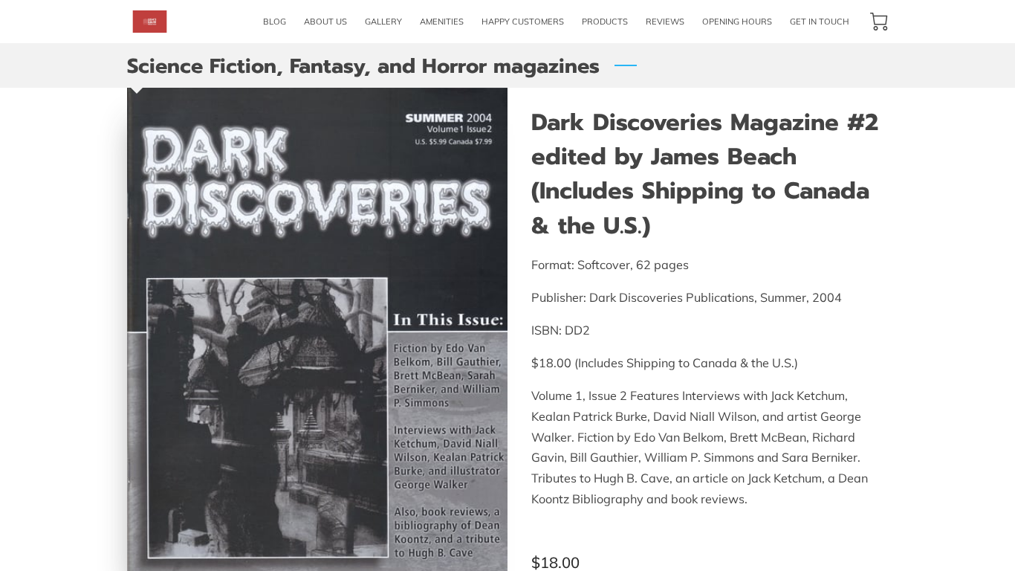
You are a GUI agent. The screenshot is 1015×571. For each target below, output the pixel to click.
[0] (879, 21)
